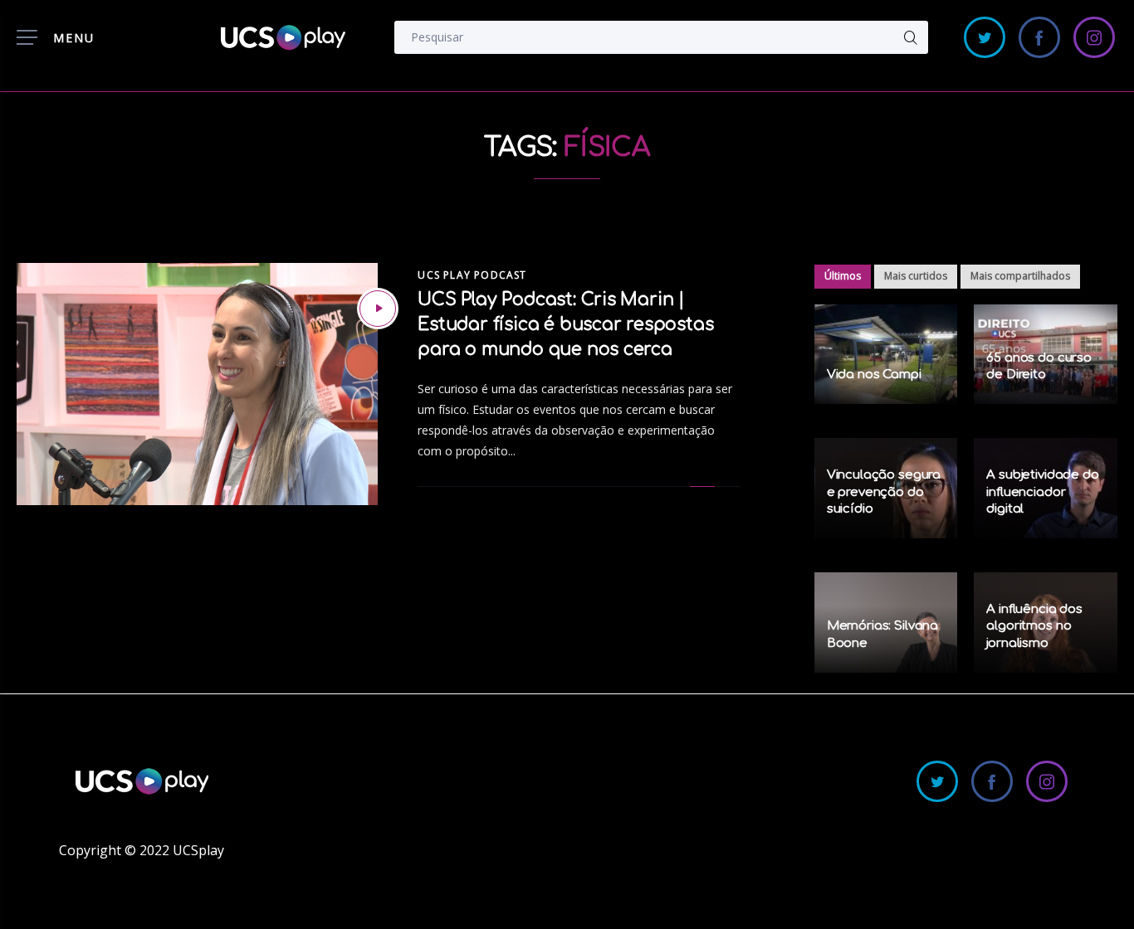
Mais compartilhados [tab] (1020, 276)
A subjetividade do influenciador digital (1042, 492)
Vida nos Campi (874, 374)
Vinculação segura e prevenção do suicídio (884, 492)
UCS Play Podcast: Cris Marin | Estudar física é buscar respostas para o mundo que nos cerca (565, 324)
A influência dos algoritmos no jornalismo (1034, 626)
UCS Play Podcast (472, 275)
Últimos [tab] (842, 276)
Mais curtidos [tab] (915, 276)
